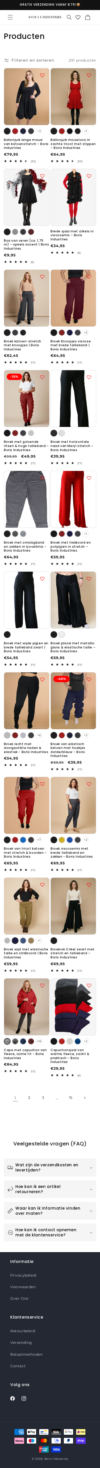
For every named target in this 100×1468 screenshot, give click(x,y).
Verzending (21, 1342)
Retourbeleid (22, 1331)
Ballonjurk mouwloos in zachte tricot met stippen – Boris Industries (73, 144)
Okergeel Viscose (61, 840)
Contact (18, 1366)
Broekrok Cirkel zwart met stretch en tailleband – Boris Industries (73, 953)
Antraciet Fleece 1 (15, 1041)
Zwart (7, 131)
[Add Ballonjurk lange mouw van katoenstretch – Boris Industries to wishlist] (42, 75)
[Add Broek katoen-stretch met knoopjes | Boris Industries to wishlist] (42, 276)
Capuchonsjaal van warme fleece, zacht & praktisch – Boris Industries (70, 1056)
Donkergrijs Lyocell (15, 533)
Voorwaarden (23, 1287)
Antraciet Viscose (77, 332)
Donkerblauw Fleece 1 (23, 1041)
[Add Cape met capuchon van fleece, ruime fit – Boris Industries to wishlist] (42, 985)
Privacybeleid (23, 1275)
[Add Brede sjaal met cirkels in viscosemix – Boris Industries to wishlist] (89, 176)
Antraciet (31, 131)
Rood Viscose (61, 332)
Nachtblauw (23, 131)
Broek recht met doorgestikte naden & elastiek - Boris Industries (26, 748)
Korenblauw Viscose (23, 940)
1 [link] (15, 1097)
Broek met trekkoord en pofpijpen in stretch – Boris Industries (71, 547)
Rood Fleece (61, 1041)
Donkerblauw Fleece (77, 1041)
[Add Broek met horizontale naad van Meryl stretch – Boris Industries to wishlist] (89, 377)
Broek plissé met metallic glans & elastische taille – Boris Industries (73, 647)
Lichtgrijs (15, 232)
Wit (61, 634)
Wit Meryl (61, 433)
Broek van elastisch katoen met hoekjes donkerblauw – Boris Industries (68, 750)
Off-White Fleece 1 (7, 1041)
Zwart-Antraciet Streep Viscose (31, 433)
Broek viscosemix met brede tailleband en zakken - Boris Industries (72, 853)
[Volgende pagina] (84, 1097)
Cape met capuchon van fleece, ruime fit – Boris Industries (25, 1054)
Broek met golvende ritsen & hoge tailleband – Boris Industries (26, 446)
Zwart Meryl (54, 433)
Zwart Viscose (54, 332)
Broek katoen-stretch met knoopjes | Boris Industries (22, 345)
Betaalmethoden (26, 1354)
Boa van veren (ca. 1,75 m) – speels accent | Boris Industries (26, 245)
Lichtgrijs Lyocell (23, 533)
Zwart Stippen (69, 131)
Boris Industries (56, 1459)
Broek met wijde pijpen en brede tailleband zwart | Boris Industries (26, 647)
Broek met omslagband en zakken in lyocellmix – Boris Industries (25, 547)
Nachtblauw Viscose (69, 332)
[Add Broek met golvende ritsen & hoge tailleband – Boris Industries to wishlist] (42, 377)
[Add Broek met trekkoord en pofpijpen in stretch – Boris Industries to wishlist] (89, 478)
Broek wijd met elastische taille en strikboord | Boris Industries (26, 953)
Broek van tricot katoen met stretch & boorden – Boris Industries (25, 853)
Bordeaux (31, 232)
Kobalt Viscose (69, 840)
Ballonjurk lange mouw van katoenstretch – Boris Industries (26, 144)
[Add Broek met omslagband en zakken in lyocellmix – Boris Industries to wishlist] (42, 478)
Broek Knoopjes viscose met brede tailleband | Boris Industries (71, 345)
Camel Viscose (31, 940)
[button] (10, 17)
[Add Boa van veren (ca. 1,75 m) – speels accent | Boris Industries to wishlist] (42, 176)
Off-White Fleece (69, 1041)
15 (71, 1097)
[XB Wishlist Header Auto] (78, 17)
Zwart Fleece (54, 1041)
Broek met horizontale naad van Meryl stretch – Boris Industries (72, 446)
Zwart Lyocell (7, 533)
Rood (15, 131)
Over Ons (19, 1298)
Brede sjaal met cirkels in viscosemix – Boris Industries (72, 235)
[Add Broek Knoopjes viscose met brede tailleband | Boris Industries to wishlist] (89, 276)
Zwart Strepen (77, 131)
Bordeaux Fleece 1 (31, 1041)
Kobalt (23, 840)
